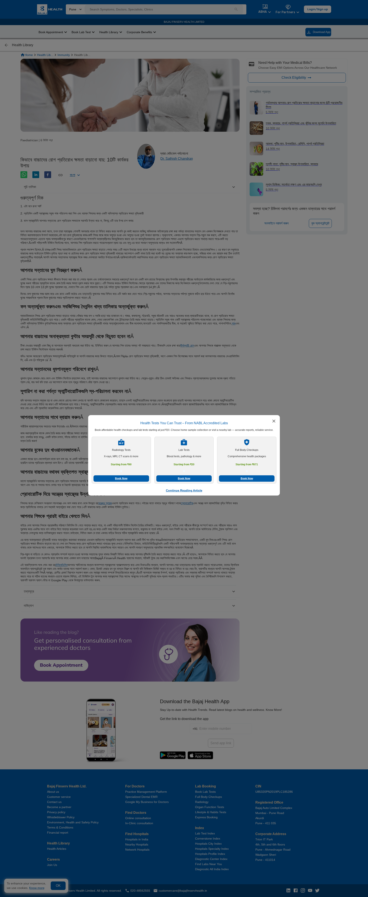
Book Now (121, 478)
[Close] (273, 421)
